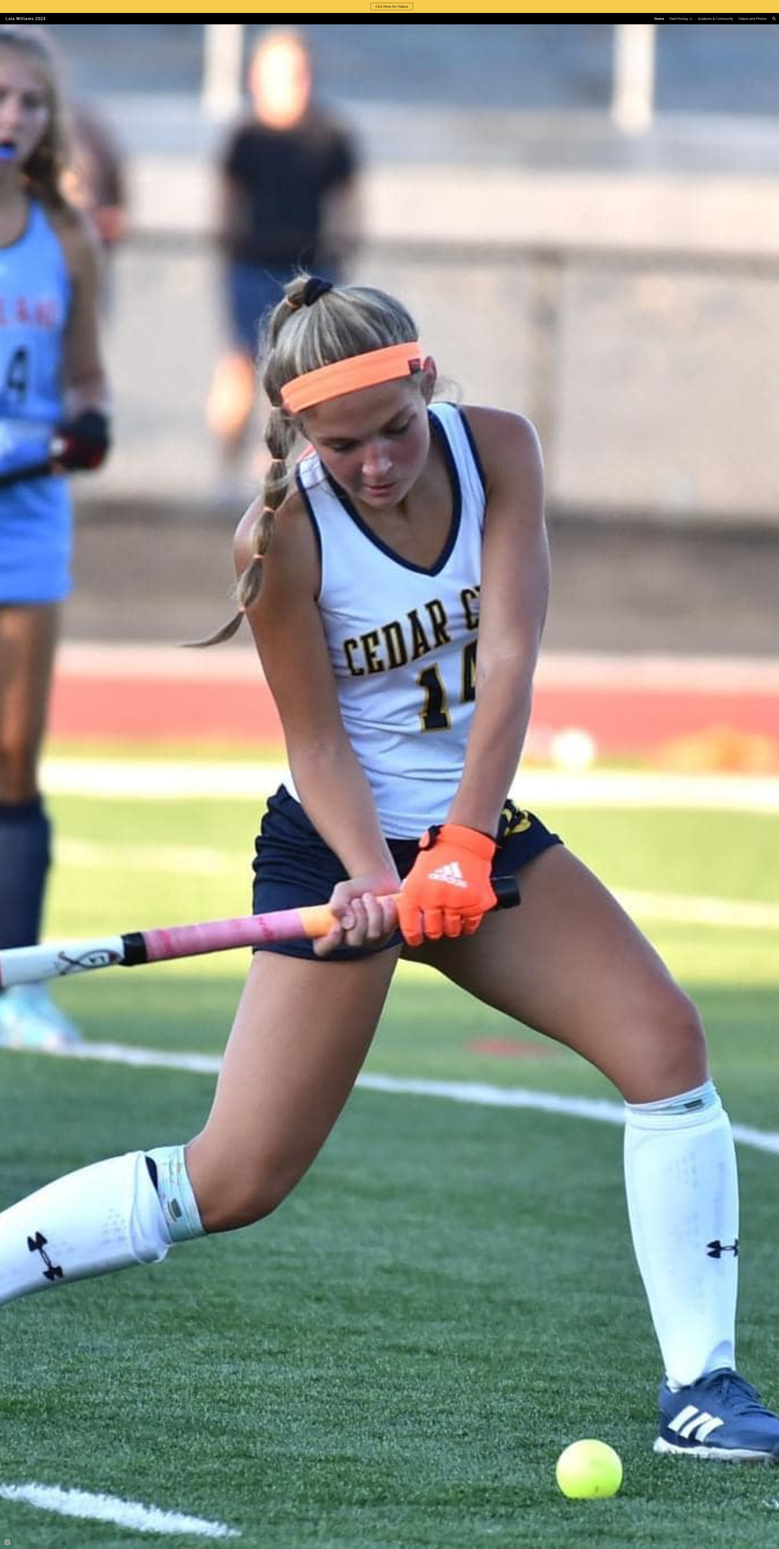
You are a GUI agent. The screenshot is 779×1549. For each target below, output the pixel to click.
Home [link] (659, 18)
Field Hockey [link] (678, 18)
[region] (389, 6)
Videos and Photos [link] (752, 18)
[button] (774, 19)
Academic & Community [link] (715, 18)
